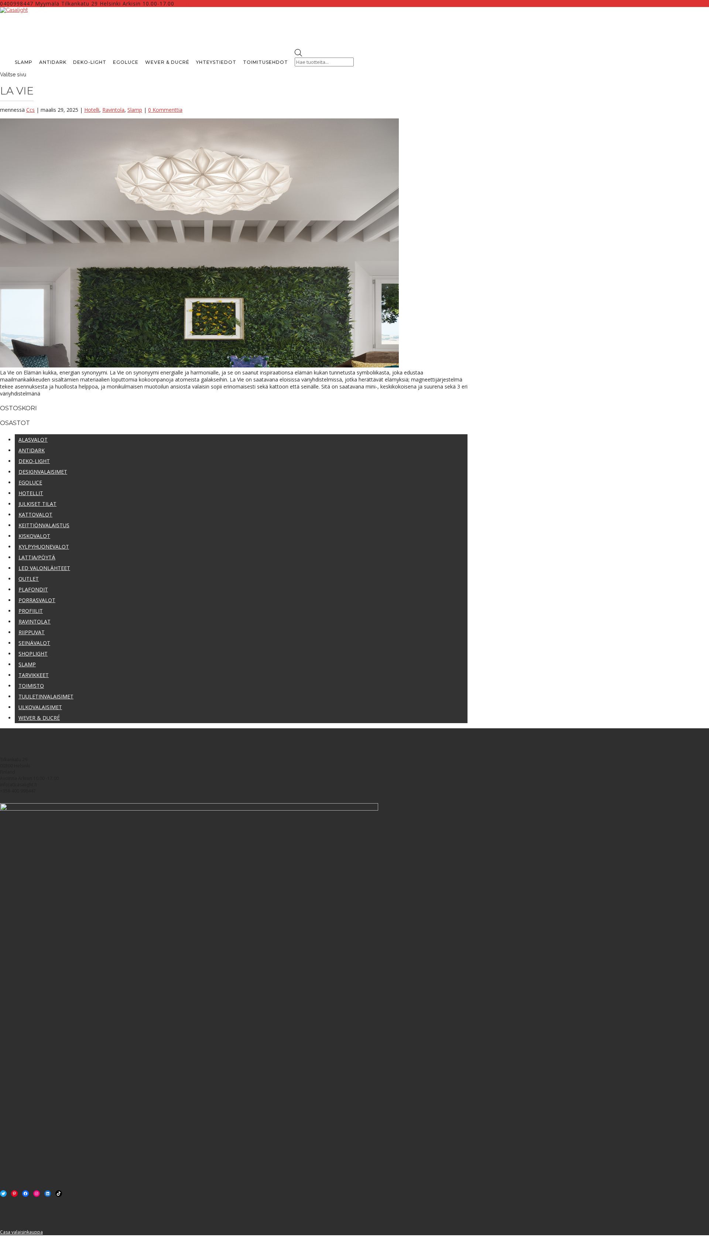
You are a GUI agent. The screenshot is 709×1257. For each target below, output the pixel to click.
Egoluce (125, 62)
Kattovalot (35, 514)
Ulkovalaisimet (40, 707)
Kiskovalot (34, 535)
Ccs (30, 109)
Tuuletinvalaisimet (45, 696)
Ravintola (113, 109)
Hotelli (91, 109)
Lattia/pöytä (36, 557)
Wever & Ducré (167, 62)
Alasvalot (33, 439)
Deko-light (89, 62)
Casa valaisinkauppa (21, 1232)
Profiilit (30, 610)
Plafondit (33, 589)
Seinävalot (34, 642)
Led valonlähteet (44, 567)
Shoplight (33, 653)
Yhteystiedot (216, 62)
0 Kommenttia (165, 109)
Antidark (52, 62)
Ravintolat (34, 621)
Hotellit (30, 493)
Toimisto (31, 685)
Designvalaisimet (42, 471)
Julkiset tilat (37, 503)
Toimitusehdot (265, 62)
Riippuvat (31, 632)
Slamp (23, 62)
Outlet (28, 578)
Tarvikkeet (33, 674)
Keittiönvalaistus (43, 525)
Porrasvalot (36, 600)
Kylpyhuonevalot (43, 546)
